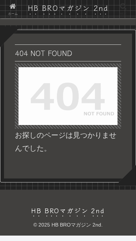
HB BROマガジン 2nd (68, 8)
